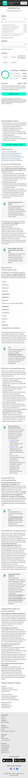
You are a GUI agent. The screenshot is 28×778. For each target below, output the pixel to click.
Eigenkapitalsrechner (6, 706)
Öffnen (23, 3)
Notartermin (6, 560)
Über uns (3, 716)
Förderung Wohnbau (6, 694)
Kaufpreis (3, 16)
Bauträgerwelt (4, 750)
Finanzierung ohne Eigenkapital (9, 696)
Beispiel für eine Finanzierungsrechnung (11, 153)
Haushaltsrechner (5, 707)
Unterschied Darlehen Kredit (8, 697)
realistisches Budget (16, 383)
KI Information (6, 740)
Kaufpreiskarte (4, 749)
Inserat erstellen (5, 747)
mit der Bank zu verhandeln (16, 419)
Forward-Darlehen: (14, 455)
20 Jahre (13, 57)
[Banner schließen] (1, 3)
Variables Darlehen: (14, 460)
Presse (3, 729)
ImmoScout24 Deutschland (8, 731)
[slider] (3, 22)
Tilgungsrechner (5, 704)
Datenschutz (4, 738)
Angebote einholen (14, 94)
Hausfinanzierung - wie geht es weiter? (11, 158)
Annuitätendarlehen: (14, 440)
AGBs (2, 736)
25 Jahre (21, 57)
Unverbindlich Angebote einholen (14, 144)
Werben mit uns (5, 752)
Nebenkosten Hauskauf (7, 688)
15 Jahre (5, 57)
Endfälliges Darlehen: (14, 466)
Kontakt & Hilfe (5, 727)
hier (20, 545)
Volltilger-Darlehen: (14, 447)
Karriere (3, 718)
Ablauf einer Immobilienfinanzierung (10, 155)
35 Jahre (13, 62)
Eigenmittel (4, 41)
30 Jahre (5, 62)
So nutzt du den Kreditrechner (9, 151)
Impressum (4, 720)
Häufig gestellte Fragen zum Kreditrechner (12, 160)
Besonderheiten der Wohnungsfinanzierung (12, 157)
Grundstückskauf (5, 691)
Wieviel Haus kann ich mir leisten (9, 689)
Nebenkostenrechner (6, 702)
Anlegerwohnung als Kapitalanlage (10, 699)
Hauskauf (3, 686)
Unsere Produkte (5, 745)
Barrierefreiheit (5, 722)
